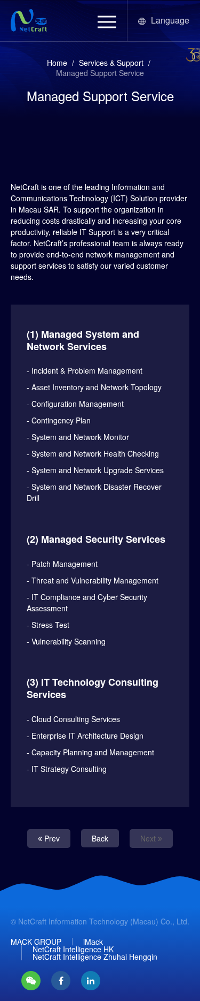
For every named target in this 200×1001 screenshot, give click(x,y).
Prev (51, 838)
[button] (107, 22)
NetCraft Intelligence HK (73, 949)
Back (100, 838)
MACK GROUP (36, 941)
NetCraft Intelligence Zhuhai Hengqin (95, 956)
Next (149, 838)
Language (170, 20)
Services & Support (111, 62)
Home (57, 62)
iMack (93, 941)
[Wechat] (31, 980)
